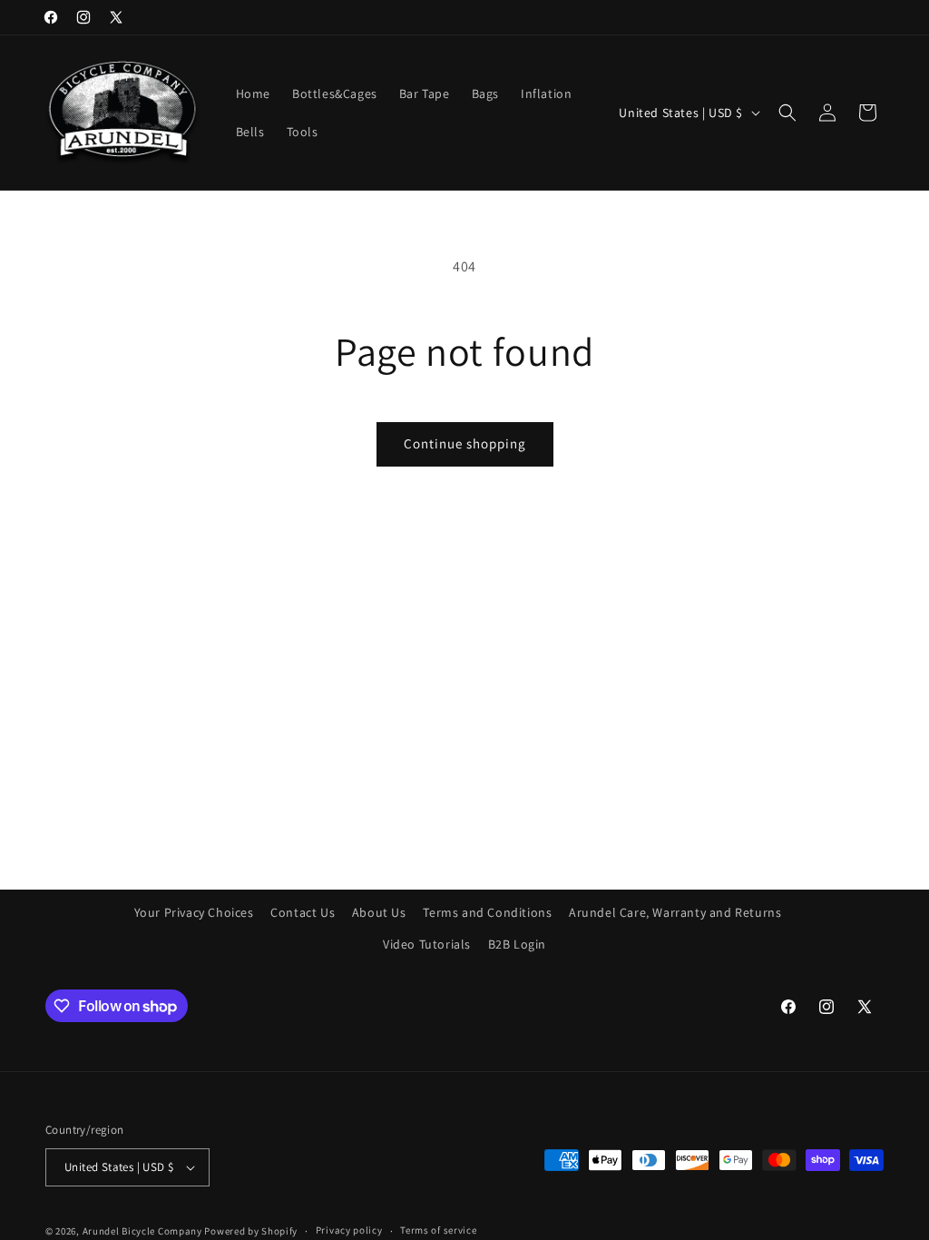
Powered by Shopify (251, 1231)
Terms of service (438, 1230)
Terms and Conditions (487, 912)
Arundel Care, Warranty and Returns (675, 912)
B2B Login (517, 944)
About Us (379, 912)
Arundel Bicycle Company (142, 1231)
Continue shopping (465, 443)
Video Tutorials (427, 944)
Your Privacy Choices (194, 912)
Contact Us (302, 912)
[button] (787, 113)
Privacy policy (349, 1230)
